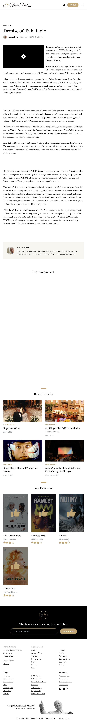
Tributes (6, 694)
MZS (5, 685)
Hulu (33, 668)
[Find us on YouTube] (64, 689)
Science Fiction (64, 659)
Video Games (36, 679)
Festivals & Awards (38, 694)
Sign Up (6, 664)
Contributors (63, 685)
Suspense (62, 662)
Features (34, 685)
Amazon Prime (37, 653)
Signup (72, 5)
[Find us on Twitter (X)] (68, 689)
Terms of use (50, 718)
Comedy (34, 656)
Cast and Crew (8, 656)
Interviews (7, 691)
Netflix (61, 653)
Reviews (6, 676)
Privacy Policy (64, 718)
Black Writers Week (38, 682)
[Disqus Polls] (43, 303)
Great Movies (8, 682)
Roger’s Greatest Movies (12, 650)
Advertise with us (65, 682)
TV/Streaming (36, 688)
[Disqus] (43, 356)
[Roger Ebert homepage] (17, 5)
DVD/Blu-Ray (36, 676)
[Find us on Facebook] (60, 689)
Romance (62, 656)
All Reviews (7, 653)
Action (33, 650)
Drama (33, 662)
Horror (33, 665)
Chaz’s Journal (8, 679)
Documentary (36, 659)
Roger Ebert (7, 25)
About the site (64, 676)
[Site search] (64, 5)
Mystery (62, 650)
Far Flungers (8, 688)
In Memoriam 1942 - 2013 (25, 708)
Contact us (63, 679)
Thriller (61, 665)
